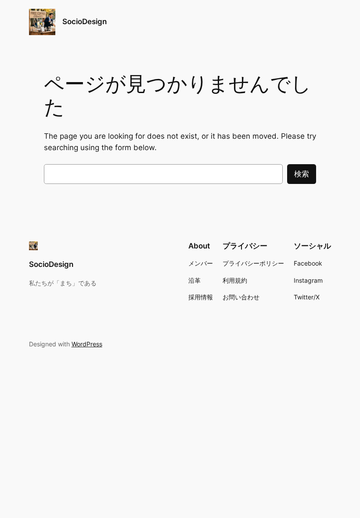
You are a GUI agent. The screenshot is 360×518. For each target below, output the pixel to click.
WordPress (87, 344)
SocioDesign (84, 21)
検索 (301, 173)
